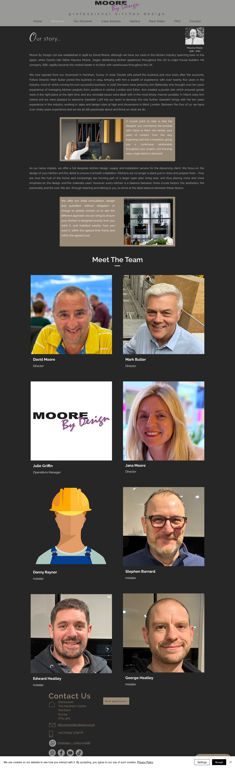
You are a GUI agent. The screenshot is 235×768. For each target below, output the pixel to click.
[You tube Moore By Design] (70, 752)
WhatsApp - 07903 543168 (74, 742)
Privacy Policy (145, 762)
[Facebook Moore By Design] (61, 752)
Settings (202, 762)
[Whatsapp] (52, 743)
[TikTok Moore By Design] (79, 752)
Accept (219, 762)
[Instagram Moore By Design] (52, 752)
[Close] (230, 762)
